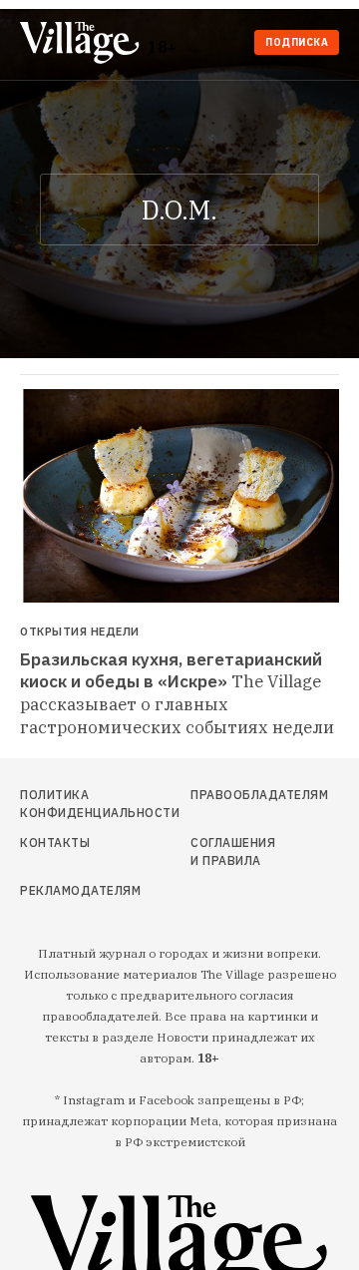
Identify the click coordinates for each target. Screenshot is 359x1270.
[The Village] (84, 44)
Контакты (55, 842)
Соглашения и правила (232, 851)
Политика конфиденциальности (68, 803)
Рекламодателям (68, 890)
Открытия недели (80, 632)
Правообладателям (232, 794)
